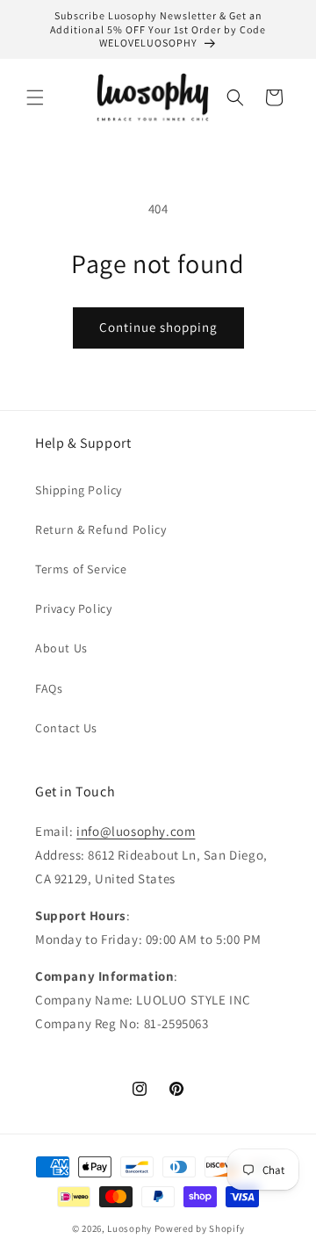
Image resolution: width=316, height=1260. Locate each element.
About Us (61, 648)
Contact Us (66, 728)
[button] (35, 97)
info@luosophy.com (135, 831)
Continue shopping (158, 327)
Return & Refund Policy (100, 529)
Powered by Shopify (199, 1228)
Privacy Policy (73, 608)
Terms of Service (81, 569)
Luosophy (129, 1228)
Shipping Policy (78, 490)
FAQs (48, 688)
